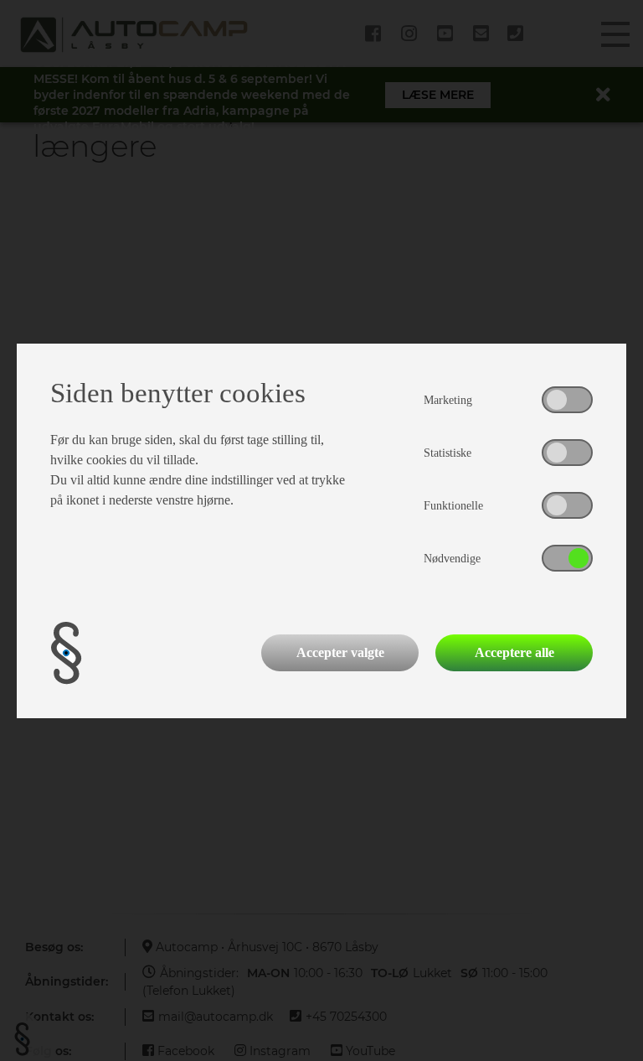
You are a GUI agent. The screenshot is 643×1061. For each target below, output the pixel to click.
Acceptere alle (514, 652)
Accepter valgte (340, 652)
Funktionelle (453, 505)
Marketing (448, 400)
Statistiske (447, 453)
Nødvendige (452, 558)
